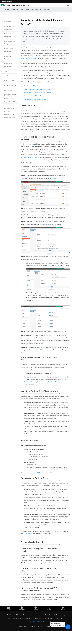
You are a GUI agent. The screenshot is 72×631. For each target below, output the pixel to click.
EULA (17, 615)
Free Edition (9, 17)
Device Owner (62, 377)
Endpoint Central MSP (9, 102)
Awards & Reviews (9, 80)
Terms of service (28, 615)
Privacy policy (60, 615)
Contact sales (49, 618)
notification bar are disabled (29, 58)
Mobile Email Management (8, 57)
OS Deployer (7, 111)
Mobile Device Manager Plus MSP (10, 95)
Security (39, 615)
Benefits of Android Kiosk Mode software (36, 96)
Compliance (49, 615)
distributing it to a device (28, 338)
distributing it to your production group (53, 338)
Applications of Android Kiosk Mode (35, 99)
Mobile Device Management (8, 35)
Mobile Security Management (8, 50)
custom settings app (50, 429)
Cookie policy (12, 618)
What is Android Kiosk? (31, 86)
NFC (27, 384)
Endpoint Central (8, 98)
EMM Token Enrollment (55, 382)
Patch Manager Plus (9, 105)
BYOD (5, 71)
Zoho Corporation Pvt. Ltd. (32, 626)
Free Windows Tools (9, 114)
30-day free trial (27, 533)
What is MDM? (8, 21)
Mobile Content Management (8, 65)
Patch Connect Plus (9, 108)
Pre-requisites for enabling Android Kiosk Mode (38, 92)
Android (43, 350)
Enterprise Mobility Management (9, 28)
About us (9, 615)
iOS (37, 350)
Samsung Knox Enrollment (39, 382)
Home (2, 10)
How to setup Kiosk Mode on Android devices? (38, 89)
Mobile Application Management (9, 43)
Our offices (60, 618)
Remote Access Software (10, 117)
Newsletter (38, 618)
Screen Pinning (29, 144)
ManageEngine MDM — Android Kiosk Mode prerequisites (45, 473)
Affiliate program (25, 618)
